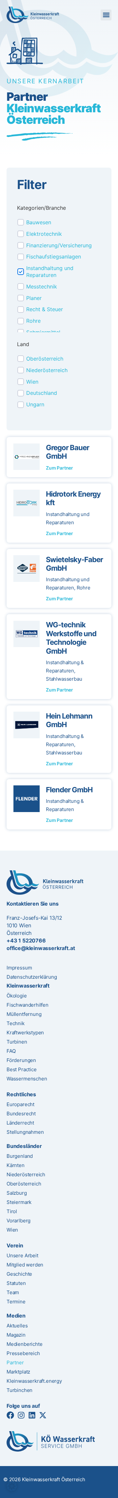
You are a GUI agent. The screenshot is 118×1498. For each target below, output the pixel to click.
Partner (15, 1362)
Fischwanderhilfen (28, 1005)
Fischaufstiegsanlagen (53, 256)
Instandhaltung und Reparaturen (49, 271)
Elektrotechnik (44, 234)
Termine (16, 1301)
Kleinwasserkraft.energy (34, 1381)
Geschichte (19, 1274)
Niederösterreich (47, 370)
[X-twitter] (43, 1415)
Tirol (12, 1211)
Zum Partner (59, 468)
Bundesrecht (21, 1113)
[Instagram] (21, 1415)
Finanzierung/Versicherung (59, 245)
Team (13, 1292)
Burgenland (20, 1156)
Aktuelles (17, 1325)
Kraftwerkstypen (25, 1032)
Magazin (16, 1335)
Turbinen (17, 1042)
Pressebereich (23, 1353)
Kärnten (16, 1165)
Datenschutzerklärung (32, 977)
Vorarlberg (18, 1220)
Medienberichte (24, 1344)
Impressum (19, 968)
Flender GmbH (69, 789)
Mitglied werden (25, 1265)
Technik (16, 1023)
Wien (32, 381)
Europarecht (20, 1104)
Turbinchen (19, 1390)
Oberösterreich (44, 358)
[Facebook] (10, 1415)
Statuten (16, 1283)
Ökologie (17, 996)
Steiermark (19, 1202)
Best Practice (22, 1069)
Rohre (33, 320)
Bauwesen (38, 222)
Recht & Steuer (44, 309)
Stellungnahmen (25, 1132)
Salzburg (17, 1193)
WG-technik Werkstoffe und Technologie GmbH (71, 637)
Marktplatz (18, 1372)
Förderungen (21, 1060)
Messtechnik (41, 286)
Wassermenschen (27, 1079)
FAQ (11, 1051)
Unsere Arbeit (22, 1255)
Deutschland (41, 393)
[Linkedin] (32, 1415)
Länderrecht (20, 1123)
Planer (34, 298)
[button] (106, 15)
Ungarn (35, 404)
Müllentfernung (24, 1014)
